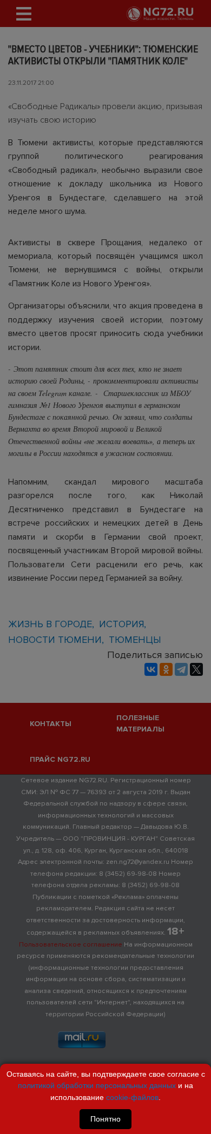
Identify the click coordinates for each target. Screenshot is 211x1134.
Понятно (105, 1119)
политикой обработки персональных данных (97, 1085)
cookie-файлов (132, 1097)
